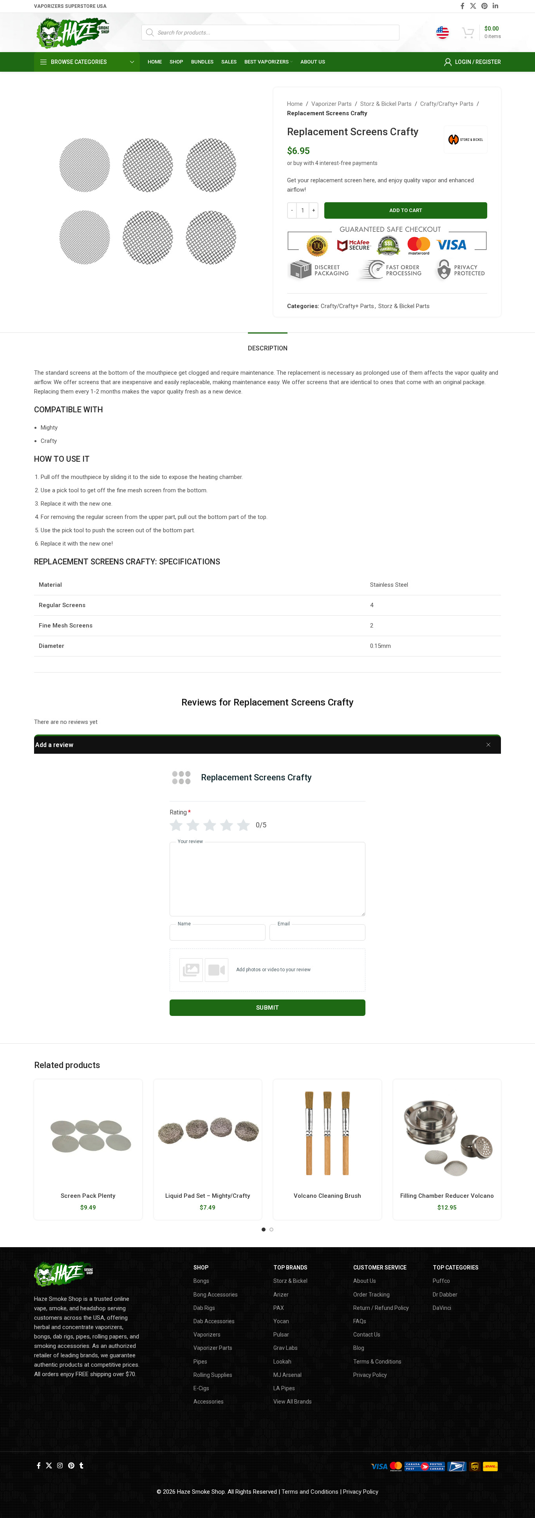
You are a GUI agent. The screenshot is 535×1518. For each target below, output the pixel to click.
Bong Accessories (215, 1294)
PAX (278, 1308)
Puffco (441, 1281)
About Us (364, 1281)
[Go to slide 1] (264, 1229)
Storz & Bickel (290, 1281)
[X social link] (473, 6)
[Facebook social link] (462, 6)
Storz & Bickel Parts (386, 103)
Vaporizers (207, 1334)
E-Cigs (201, 1388)
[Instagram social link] (60, 1466)
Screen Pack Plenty (88, 1195)
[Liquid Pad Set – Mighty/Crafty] (208, 1133)
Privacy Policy (370, 1375)
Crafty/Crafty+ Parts (447, 103)
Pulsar (281, 1334)
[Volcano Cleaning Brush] (327, 1133)
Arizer (281, 1294)
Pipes (200, 1361)
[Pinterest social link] (484, 6)
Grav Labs (285, 1348)
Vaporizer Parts (331, 103)
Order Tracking (371, 1294)
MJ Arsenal (287, 1375)
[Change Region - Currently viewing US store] (442, 32)
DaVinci (442, 1308)
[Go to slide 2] (271, 1229)
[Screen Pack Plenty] (88, 1133)
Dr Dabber (445, 1294)
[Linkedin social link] (495, 6)
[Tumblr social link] (81, 1466)
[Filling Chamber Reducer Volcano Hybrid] (447, 1133)
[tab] (267, 344)
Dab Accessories (214, 1321)
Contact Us (366, 1334)
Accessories (208, 1401)
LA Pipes (284, 1388)
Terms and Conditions (310, 1491)
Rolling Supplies (212, 1375)
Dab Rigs (204, 1308)
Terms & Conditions (377, 1361)
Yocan (281, 1321)
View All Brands (292, 1401)
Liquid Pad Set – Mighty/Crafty (207, 1195)
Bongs (201, 1281)
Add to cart (405, 210)
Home (295, 103)
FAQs (359, 1321)
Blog (358, 1348)
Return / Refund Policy (381, 1308)
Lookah (282, 1361)
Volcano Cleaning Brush (327, 1195)
